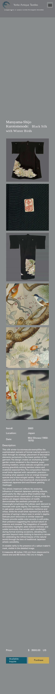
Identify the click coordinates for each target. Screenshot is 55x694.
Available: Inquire (14, 660)
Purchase (38, 660)
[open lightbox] (27, 160)
